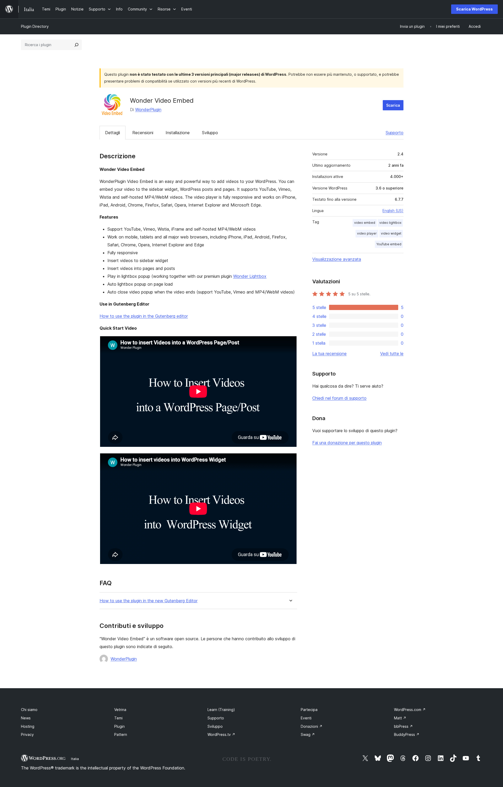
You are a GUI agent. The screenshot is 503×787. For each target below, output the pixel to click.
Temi (118, 718)
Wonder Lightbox (249, 276)
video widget (391, 233)
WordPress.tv (221, 734)
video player (367, 233)
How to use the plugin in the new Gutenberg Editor (149, 600)
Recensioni (142, 132)
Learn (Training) (221, 709)
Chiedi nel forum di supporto (339, 398)
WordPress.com (410, 709)
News (26, 718)
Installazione (178, 132)
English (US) (392, 210)
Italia (75, 759)
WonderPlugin (148, 109)
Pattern (120, 734)
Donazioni (311, 726)
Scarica (393, 105)
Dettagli (112, 132)
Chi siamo (29, 709)
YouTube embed (388, 244)
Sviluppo (210, 132)
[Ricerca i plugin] (76, 45)
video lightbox (390, 223)
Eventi (306, 718)
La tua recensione (329, 353)
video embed (364, 223)
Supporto (394, 132)
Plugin (119, 726)
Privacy (27, 734)
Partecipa (309, 709)
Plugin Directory (35, 26)
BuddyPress (406, 734)
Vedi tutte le (391, 353)
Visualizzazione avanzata (336, 259)
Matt (400, 718)
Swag (308, 734)
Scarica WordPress (474, 9)
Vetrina (120, 709)
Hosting (27, 726)
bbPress (403, 726)
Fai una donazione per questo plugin (347, 442)
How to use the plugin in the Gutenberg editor (144, 316)
